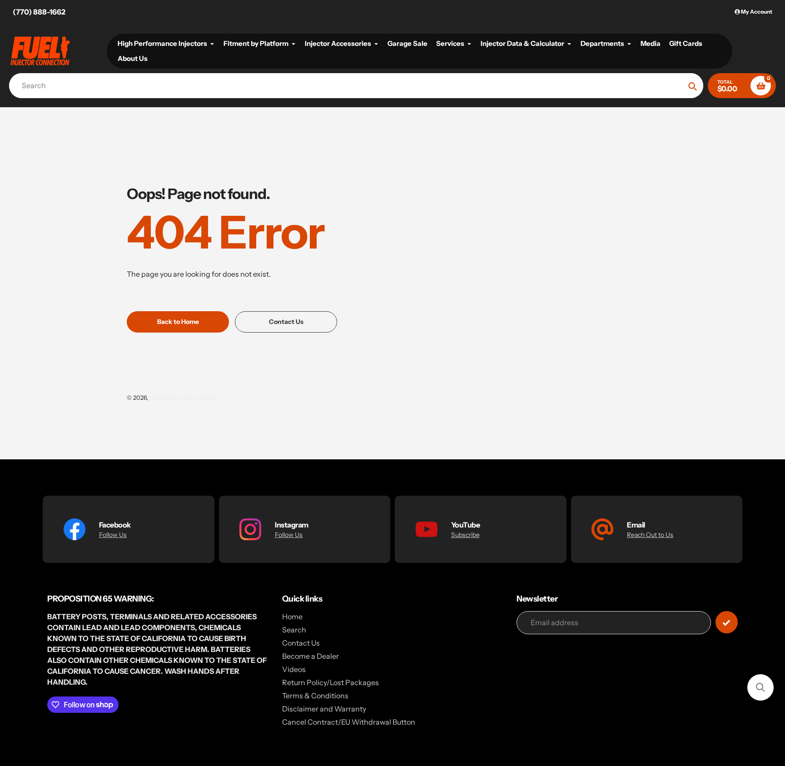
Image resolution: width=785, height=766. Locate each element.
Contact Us (301, 642)
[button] (760, 687)
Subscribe (465, 535)
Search (294, 629)
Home (292, 616)
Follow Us (113, 535)
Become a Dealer (310, 656)
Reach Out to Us (650, 535)
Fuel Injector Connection (183, 397)
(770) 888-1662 (39, 11)
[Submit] (726, 622)
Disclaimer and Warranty (324, 708)
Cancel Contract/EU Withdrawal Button (348, 721)
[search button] (692, 85)
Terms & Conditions (315, 695)
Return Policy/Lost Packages (330, 682)
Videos (294, 669)
